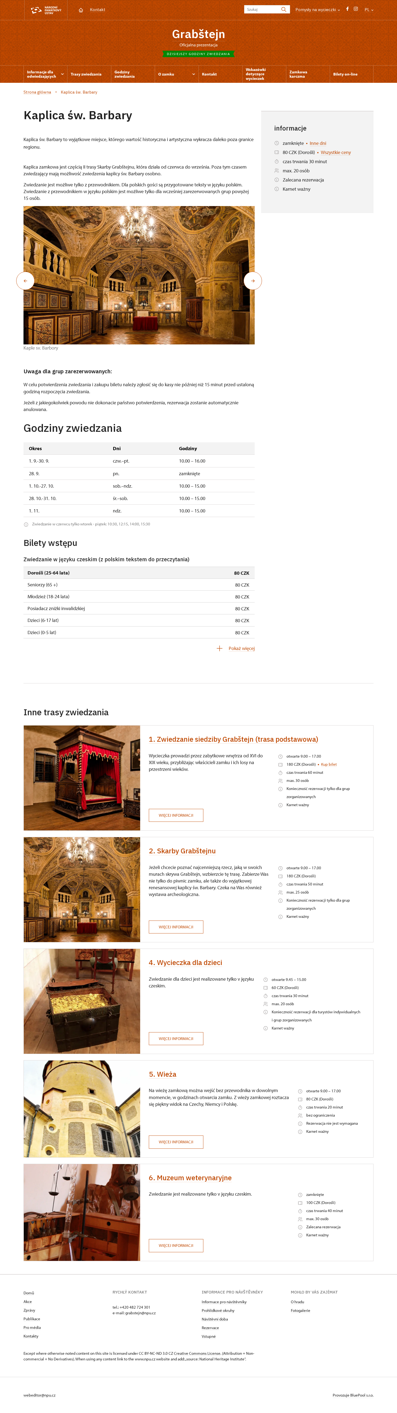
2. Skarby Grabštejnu (182, 850)
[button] (25, 281)
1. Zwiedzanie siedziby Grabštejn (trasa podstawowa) (233, 739)
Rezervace (210, 1327)
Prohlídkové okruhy (218, 1310)
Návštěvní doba (215, 1319)
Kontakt (97, 9)
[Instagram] (356, 10)
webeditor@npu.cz (39, 1395)
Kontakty (30, 1336)
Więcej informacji (176, 815)
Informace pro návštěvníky (224, 1301)
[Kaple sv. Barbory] (139, 275)
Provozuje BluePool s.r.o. (353, 1395)
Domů (28, 1292)
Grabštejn (198, 33)
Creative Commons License (197, 1353)
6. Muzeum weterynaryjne (190, 1177)
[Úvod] (80, 9)
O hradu (297, 1301)
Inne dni (318, 143)
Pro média (32, 1327)
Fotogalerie (300, 1310)
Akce (27, 1301)
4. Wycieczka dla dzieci (185, 962)
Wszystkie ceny (336, 152)
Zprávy (29, 1310)
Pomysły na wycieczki (316, 9)
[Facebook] (347, 10)
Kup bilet (329, 764)
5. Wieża (162, 1074)
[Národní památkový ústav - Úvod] (46, 10)
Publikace (31, 1318)
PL (368, 9)
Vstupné (209, 1336)
